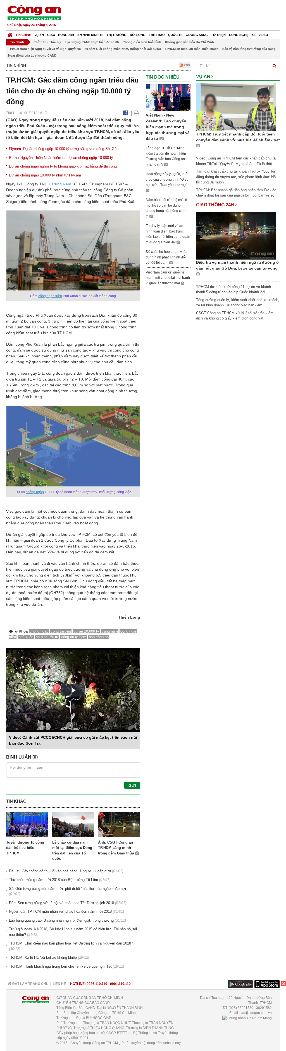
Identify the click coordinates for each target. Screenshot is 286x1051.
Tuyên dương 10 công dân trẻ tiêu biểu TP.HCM (25, 847)
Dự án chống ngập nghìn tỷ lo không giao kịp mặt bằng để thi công (63, 166)
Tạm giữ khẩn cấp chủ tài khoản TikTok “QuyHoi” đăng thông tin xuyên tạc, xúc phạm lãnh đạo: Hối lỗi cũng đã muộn (236, 176)
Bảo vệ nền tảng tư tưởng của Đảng (249, 48)
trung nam (110, 631)
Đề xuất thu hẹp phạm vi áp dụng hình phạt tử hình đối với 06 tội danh (166, 257)
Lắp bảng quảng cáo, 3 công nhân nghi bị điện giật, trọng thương (61, 920)
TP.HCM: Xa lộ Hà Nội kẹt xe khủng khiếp (43, 957)
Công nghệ (238, 35)
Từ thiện (218, 35)
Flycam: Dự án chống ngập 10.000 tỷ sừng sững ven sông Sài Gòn (63, 149)
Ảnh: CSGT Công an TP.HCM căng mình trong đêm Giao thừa (116, 847)
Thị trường (117, 35)
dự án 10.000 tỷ (86, 631)
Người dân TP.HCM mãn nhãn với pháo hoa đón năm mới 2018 (60, 911)
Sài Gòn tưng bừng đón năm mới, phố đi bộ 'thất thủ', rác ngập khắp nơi (67, 889)
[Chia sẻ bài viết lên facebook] (125, 113)
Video (263, 35)
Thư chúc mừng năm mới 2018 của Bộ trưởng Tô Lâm (53, 880)
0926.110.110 (97, 984)
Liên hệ (59, 984)
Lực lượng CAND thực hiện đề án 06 (92, 42)
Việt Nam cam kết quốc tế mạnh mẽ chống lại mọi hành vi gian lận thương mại (168, 277)
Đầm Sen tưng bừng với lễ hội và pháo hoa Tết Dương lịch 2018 (61, 903)
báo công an (99, 637)
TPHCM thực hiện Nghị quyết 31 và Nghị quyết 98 (44, 48)
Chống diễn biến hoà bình (142, 42)
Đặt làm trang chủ (30, 984)
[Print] (136, 113)
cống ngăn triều (50, 296)
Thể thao (157, 35)
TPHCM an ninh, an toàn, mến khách (191, 48)
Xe (254, 35)
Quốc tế (175, 35)
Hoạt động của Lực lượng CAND (32, 55)
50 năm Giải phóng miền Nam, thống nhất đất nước (123, 48)
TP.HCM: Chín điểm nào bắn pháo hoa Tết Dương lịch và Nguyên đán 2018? (71, 943)
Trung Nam (61, 184)
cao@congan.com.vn (256, 1013)
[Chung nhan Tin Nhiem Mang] (247, 1018)
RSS (186, 65)
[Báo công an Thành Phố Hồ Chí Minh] (34, 12)
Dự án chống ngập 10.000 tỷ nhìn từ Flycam (45, 175)
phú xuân (25, 637)
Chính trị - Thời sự (47, 42)
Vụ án (39, 35)
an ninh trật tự (47, 637)
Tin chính (23, 35)
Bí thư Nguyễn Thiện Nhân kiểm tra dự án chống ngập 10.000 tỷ (61, 158)
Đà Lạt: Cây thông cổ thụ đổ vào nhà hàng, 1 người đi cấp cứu (60, 871)
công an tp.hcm (73, 637)
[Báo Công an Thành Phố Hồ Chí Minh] (10, 33)
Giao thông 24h (60, 35)
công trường (61, 631)
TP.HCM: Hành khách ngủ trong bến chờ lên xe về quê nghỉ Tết (60, 966)
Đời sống (138, 35)
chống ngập (35, 492)
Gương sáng (197, 35)
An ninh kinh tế (90, 35)
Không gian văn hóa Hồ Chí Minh (189, 42)
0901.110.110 (120, 984)
